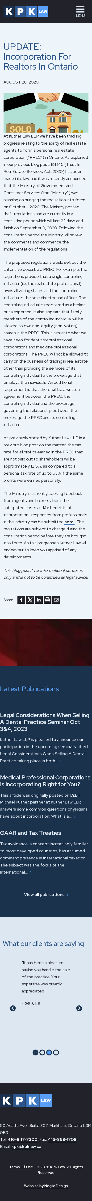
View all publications (44, 894)
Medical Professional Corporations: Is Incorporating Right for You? (46, 781)
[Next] (79, 1008)
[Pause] (35, 1052)
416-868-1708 (62, 1139)
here (69, 521)
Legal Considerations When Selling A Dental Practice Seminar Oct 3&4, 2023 (44, 721)
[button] (80, 11)
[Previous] (13, 1008)
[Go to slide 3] (56, 1052)
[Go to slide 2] (49, 1052)
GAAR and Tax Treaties (30, 833)
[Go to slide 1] (42, 1052)
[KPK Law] (26, 11)
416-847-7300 (23, 1139)
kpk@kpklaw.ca (26, 1146)
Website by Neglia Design (46, 1185)
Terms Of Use (21, 1166)
